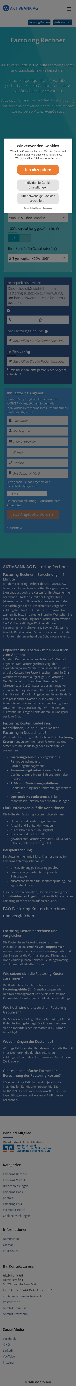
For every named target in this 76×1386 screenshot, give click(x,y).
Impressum (47, 208)
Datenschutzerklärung (32, 208)
